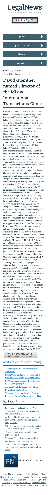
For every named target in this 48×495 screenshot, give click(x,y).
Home (5, 474)
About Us (32, 485)
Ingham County (22, 476)
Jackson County (9, 479)
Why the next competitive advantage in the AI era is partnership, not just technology (23, 427)
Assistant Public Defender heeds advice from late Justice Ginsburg (21, 388)
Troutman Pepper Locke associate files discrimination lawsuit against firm (21, 439)
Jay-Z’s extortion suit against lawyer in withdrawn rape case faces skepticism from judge (23, 447)
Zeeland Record (39, 482)
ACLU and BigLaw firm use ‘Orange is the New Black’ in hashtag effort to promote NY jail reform (23, 419)
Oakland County (32, 474)
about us (22, 54)
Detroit (12, 474)
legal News (22, 36)
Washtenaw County (38, 476)
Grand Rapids (23, 479)
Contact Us (42, 485)
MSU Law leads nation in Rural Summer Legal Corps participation (22, 382)
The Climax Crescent (22, 482)
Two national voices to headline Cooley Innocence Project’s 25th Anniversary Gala (23, 394)
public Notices (22, 45)
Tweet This (8, 73)
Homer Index (7, 485)
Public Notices (20, 485)
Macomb (21, 474)
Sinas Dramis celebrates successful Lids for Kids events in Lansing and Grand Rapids (23, 376)
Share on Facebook (22, 73)
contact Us (22, 62)
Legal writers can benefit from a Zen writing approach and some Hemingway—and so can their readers (23, 411)
